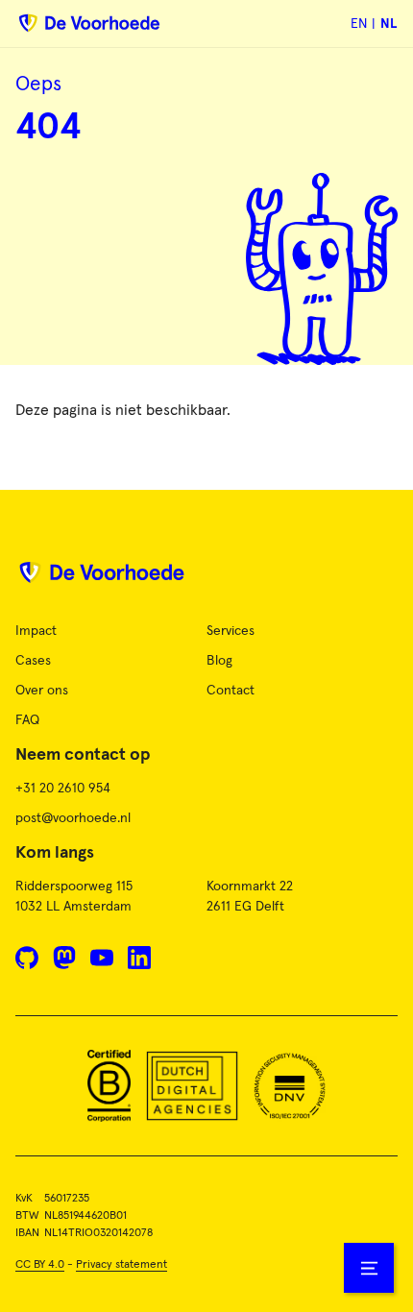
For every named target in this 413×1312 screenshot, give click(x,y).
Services (230, 631)
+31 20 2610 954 (62, 788)
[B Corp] (109, 1086)
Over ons (41, 690)
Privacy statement (121, 1265)
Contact (230, 690)
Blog (219, 661)
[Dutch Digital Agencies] (192, 1086)
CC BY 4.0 (39, 1265)
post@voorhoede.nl (73, 818)
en (359, 24)
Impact (36, 631)
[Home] (206, 580)
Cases (33, 661)
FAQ (27, 720)
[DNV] (290, 1086)
